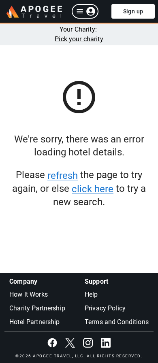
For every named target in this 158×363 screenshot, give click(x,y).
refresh (62, 175)
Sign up (133, 11)
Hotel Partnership (34, 322)
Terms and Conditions (117, 322)
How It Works (28, 294)
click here (92, 189)
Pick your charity (79, 39)
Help (91, 294)
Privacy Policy (105, 308)
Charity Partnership (37, 308)
